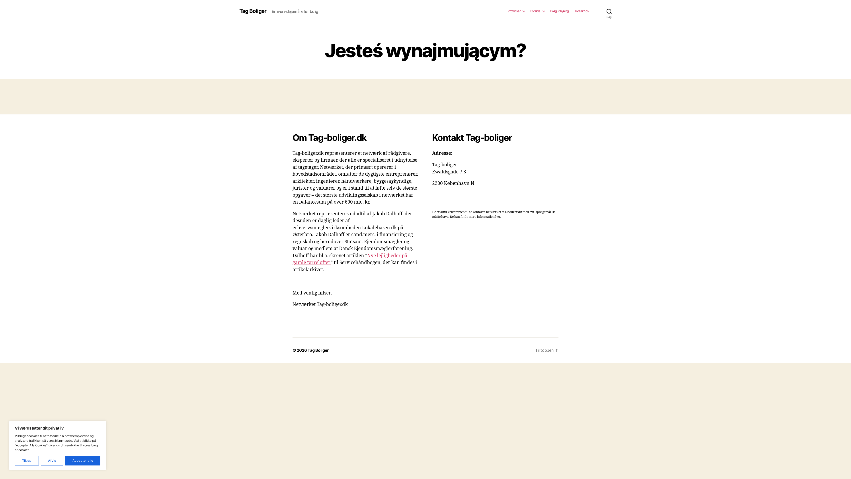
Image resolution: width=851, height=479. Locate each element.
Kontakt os (581, 11)
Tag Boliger (252, 11)
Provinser (514, 11)
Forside (535, 11)
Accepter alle (82, 460)
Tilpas (27, 460)
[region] (57, 445)
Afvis (52, 460)
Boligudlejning (559, 11)
